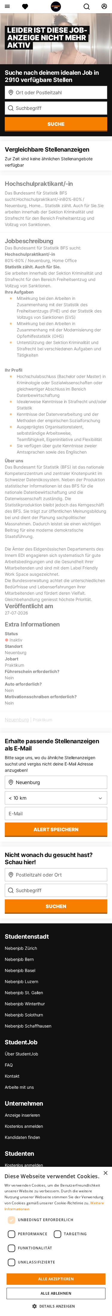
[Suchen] (89, 6)
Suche (56, 124)
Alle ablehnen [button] (56, 1293)
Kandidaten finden (22, 1137)
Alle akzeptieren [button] (56, 1278)
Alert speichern (56, 829)
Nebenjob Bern (19, 959)
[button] (56, 1306)
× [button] (105, 1173)
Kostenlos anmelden (24, 1126)
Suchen (56, 906)
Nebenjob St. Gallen (24, 992)
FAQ (9, 1064)
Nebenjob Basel (20, 970)
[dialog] (56, 1241)
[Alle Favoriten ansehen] (25, 6)
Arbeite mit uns (19, 1087)
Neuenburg (17, 720)
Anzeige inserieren (22, 1115)
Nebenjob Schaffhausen (28, 1025)
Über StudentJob (21, 1053)
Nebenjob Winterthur (25, 1003)
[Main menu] (7, 6)
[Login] (104, 6)
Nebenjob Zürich (21, 948)
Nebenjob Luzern (21, 981)
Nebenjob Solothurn (24, 1014)
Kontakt (12, 1076)
